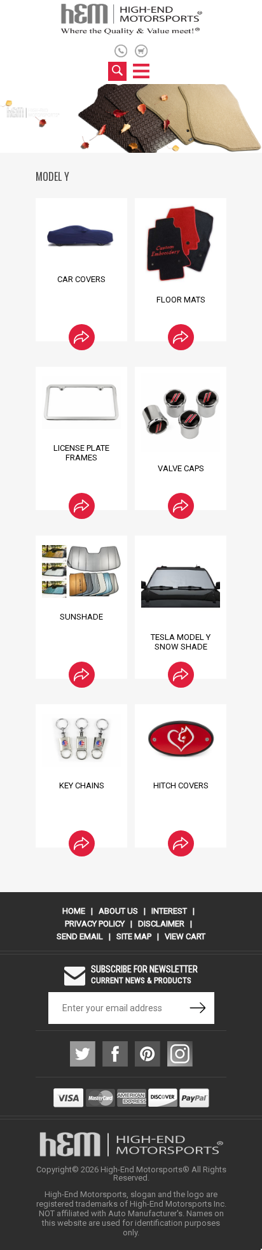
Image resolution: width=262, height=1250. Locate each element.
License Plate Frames (81, 452)
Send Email (80, 936)
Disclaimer (161, 923)
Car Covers (81, 279)
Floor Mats (180, 299)
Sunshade (81, 616)
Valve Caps (181, 468)
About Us (118, 911)
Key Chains (81, 785)
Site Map (133, 936)
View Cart (185, 936)
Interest (169, 911)
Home (73, 911)
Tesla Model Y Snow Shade (180, 641)
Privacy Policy (95, 923)
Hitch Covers (181, 785)
